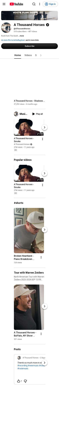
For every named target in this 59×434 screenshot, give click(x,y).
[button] (40, 55)
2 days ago (44, 358)
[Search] (34, 4)
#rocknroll (43, 365)
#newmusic (33, 365)
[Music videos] (17, 114)
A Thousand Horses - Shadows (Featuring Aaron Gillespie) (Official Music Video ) (29, 101)
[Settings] (39, 4)
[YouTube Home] (16, 4)
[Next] (44, 127)
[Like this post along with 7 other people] (18, 381)
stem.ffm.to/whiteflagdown (14, 40)
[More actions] (42, 139)
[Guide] (4, 4)
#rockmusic (22, 368)
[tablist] (29, 55)
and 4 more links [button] (32, 40)
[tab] (17, 55)
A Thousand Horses (22, 144)
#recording (22, 365)
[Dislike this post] (25, 381)
